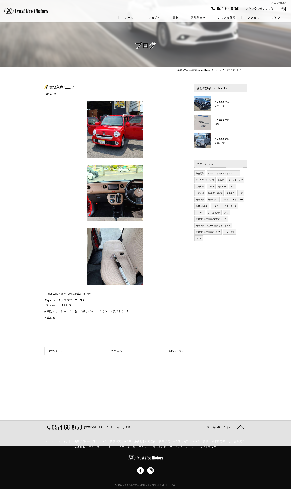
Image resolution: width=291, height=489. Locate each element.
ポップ (211, 186)
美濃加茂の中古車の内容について (211, 218)
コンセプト (229, 231)
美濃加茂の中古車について (208, 231)
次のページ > (175, 351)
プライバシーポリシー (232, 199)
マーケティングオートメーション (223, 173)
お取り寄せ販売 (215, 192)
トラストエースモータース (224, 205)
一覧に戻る (115, 351)
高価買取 (200, 173)
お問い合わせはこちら (259, 8)
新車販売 (231, 192)
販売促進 (200, 192)
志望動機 (222, 186)
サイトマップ (208, 447)
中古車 (199, 238)
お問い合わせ (202, 205)
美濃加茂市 (213, 199)
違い (233, 186)
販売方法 (200, 186)
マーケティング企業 (205, 179)
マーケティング (236, 179)
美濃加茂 (200, 199)
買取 (226, 212)
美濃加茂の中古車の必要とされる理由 (213, 225)
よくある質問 (214, 212)
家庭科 (221, 179)
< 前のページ (54, 351)
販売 (241, 192)
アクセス (200, 212)
